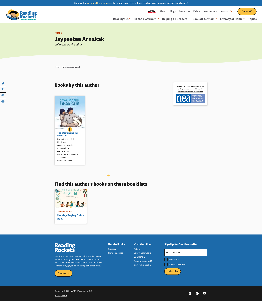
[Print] (3, 101)
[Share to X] (3, 90)
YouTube (204, 293)
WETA (152, 11)
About (163, 11)
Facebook (190, 293)
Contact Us (63, 273)
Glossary (112, 249)
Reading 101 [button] (121, 19)
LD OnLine (139, 257)
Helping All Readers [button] (174, 19)
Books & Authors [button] (203, 19)
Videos (196, 11)
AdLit (137, 249)
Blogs (173, 11)
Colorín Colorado (142, 253)
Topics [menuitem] (252, 19)
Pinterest (197, 293)
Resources (184, 11)
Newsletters (210, 11)
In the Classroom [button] (145, 19)
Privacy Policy (61, 295)
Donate (249, 12)
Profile (58, 32)
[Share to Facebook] (3, 84)
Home (57, 67)
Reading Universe (143, 261)
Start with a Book (142, 265)
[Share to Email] (3, 95)
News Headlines (115, 253)
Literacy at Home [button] (231, 19)
